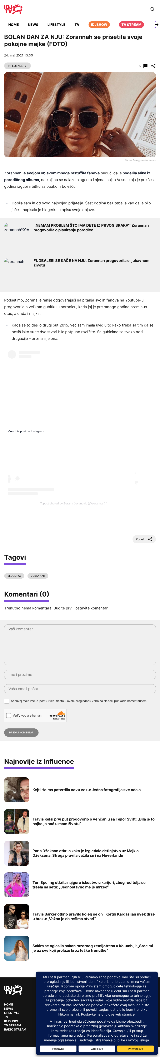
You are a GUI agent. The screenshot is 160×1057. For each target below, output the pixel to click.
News (33, 25)
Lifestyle (56, 25)
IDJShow (11, 1021)
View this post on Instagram (26, 431)
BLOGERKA (14, 575)
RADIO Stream (15, 1029)
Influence (15, 66)
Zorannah (12, 173)
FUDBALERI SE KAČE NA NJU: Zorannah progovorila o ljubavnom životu (91, 262)
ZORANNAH (38, 575)
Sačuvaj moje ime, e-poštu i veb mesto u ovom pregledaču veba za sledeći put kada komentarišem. (79, 701)
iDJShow (99, 25)
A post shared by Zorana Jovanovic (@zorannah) (73, 503)
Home (13, 25)
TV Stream (131, 25)
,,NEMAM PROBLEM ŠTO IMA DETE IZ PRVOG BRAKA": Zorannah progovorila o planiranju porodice (91, 227)
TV (77, 25)
